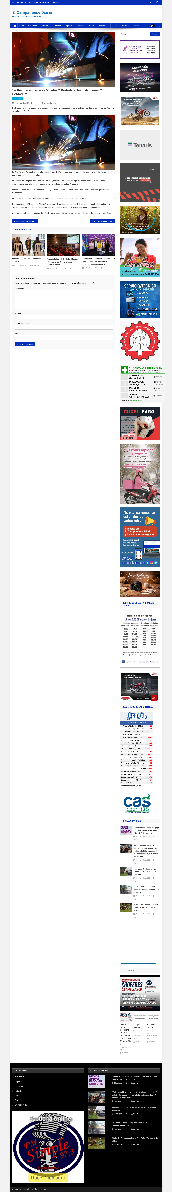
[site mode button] (152, 25)
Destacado (125, 26)
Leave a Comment (50, 103)
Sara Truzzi (35, 265)
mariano (36, 103)
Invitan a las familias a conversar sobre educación (26, 260)
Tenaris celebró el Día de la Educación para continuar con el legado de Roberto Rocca (63, 262)
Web (16, 334)
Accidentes (56, 26)
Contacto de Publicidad (41, 2)
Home (21, 26)
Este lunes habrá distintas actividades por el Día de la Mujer (103, 221)
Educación (17, 99)
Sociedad (80, 26)
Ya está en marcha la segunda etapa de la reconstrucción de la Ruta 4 (146, 889)
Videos (136, 26)
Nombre (18, 313)
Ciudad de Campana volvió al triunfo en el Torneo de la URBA (145, 907)
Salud (114, 26)
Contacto (56, 2)
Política (91, 26)
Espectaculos (103, 26)
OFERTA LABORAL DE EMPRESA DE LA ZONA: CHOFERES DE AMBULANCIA (139, 999)
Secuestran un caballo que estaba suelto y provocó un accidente (144, 872)
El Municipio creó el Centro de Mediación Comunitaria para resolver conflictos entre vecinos (27, 221)
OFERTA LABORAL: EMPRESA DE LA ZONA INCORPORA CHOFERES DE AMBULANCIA (125, 1033)
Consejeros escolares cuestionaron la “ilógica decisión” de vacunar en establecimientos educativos (98, 261)
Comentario (20, 289)
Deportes (69, 26)
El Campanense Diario (32, 12)
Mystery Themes (56, 1189)
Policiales (44, 26)
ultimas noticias (21, 1105)
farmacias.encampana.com (135, 400)
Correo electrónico (22, 323)
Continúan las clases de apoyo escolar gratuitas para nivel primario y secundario (146, 830)
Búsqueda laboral (137, 1026)
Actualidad (32, 26)
